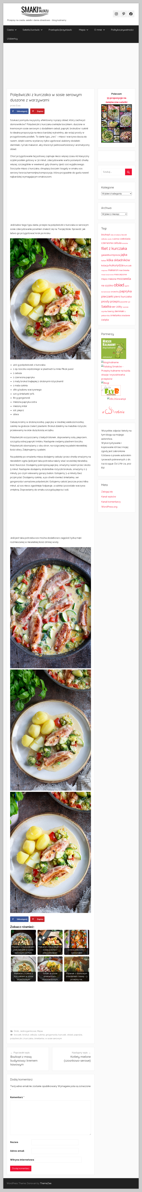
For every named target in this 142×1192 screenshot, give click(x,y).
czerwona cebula (111, 243)
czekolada (125, 238)
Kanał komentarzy (111, 501)
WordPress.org (109, 506)
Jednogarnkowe (28, 1031)
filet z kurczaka (114, 248)
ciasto (109, 239)
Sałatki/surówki (31, 29)
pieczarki (107, 296)
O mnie (98, 29)
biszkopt (105, 234)
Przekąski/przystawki (60, 29)
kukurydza (116, 265)
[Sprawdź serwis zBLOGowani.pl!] (116, 399)
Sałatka (106, 306)
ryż (129, 302)
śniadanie (125, 315)
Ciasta (10, 29)
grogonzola (51, 1034)
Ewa (18, 105)
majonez (104, 270)
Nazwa (14, 1142)
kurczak (62, 1034)
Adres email (17, 1150)
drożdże (125, 243)
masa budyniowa (107, 274)
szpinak (125, 307)
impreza (115, 255)
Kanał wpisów (108, 496)
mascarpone (120, 274)
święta (105, 319)
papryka (78, 1034)
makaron (113, 270)
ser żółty (117, 306)
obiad (70, 1034)
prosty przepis (110, 301)
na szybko (107, 285)
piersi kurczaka (123, 296)
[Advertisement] (71, 65)
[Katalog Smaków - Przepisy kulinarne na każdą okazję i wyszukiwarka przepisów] (116, 378)
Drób (16, 1031)
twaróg (111, 311)
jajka (124, 254)
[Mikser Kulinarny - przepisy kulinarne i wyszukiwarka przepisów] (113, 358)
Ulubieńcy (12, 38)
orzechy (115, 291)
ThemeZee (45, 1183)
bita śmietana (116, 235)
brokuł (25, 1034)
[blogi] (105, 383)
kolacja (105, 265)
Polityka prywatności (122, 29)
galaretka (106, 255)
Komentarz (17, 1097)
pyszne (123, 302)
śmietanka (39, 1038)
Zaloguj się (107, 491)
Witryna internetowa (22, 1159)
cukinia (41, 1034)
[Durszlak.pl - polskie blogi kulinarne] (110, 362)
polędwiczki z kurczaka (21, 1038)
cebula (33, 1034)
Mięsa (82, 29)
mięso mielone (108, 279)
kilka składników (118, 260)
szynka (104, 311)
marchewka (124, 270)
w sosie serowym (53, 1038)
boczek (17, 1034)
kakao (103, 261)
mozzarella (124, 278)
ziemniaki (119, 311)
